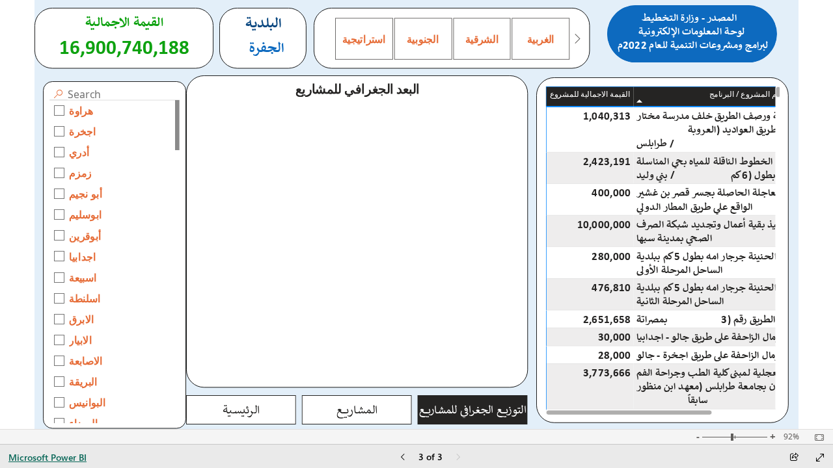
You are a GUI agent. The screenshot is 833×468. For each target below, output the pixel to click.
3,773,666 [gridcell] (607, 373)
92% (791, 437)
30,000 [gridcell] (614, 337)
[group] (691, 34)
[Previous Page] (402, 457)
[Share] (794, 457)
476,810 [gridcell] (611, 287)
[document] (692, 34)
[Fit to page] (816, 437)
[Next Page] (458, 457)
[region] (416, 214)
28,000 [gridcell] (614, 354)
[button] (241, 409)
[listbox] (451, 39)
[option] (364, 39)
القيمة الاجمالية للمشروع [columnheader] (590, 93)
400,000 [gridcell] (611, 193)
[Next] (577, 39)
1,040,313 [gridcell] (607, 116)
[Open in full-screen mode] (820, 457)
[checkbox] (114, 110)
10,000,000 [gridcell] (604, 224)
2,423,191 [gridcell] (607, 161)
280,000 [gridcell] (611, 256)
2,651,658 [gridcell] (607, 319)
